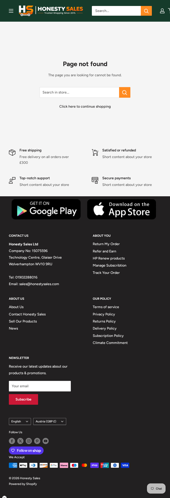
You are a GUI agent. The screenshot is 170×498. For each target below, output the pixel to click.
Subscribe (23, 399)
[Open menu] (11, 11)
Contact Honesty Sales (27, 314)
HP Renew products (109, 258)
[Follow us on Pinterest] (37, 441)
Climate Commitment (110, 343)
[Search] (146, 11)
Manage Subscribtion (109, 265)
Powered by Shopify (23, 484)
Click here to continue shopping (85, 106)
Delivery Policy (105, 328)
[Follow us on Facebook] (12, 441)
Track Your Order (106, 273)
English (16, 421)
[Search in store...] (124, 92)
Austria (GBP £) (46, 421)
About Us (16, 307)
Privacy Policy (104, 314)
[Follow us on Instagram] (29, 441)
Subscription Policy (108, 336)
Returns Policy (104, 321)
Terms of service (106, 307)
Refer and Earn (104, 251)
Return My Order (106, 244)
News (13, 328)
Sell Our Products (23, 321)
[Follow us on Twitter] (20, 441)
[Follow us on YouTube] (45, 441)
